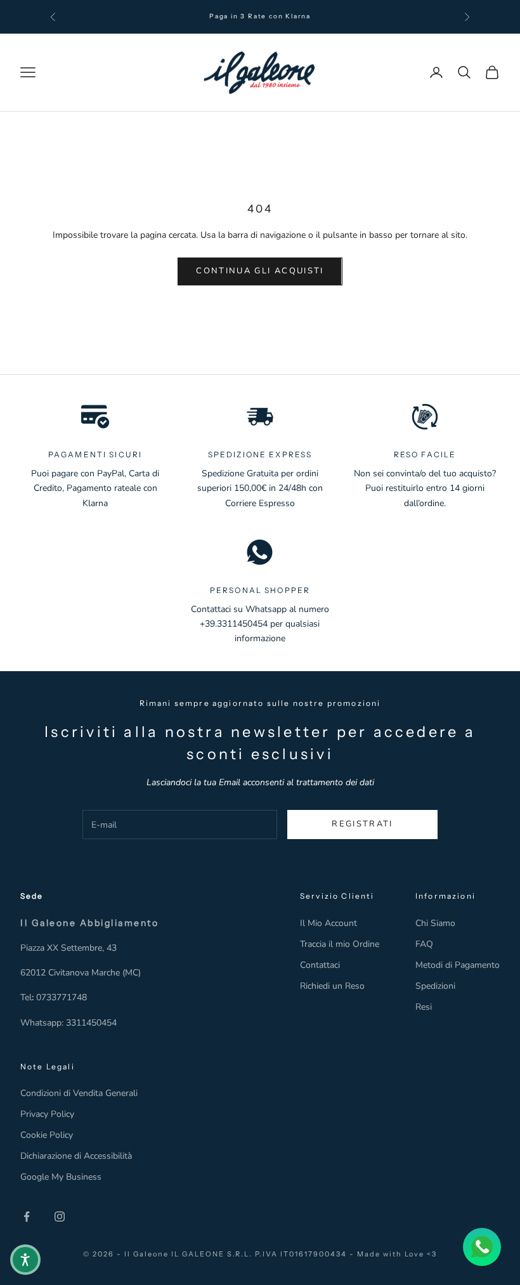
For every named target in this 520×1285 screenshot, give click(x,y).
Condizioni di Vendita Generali (79, 1093)
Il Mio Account (328, 923)
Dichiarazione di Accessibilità (76, 1156)
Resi (423, 1007)
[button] (25, 1259)
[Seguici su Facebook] (26, 1216)
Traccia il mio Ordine (339, 944)
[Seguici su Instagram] (59, 1216)
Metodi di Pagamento (457, 965)
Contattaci (320, 965)
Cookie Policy (46, 1135)
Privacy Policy (47, 1114)
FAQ (424, 944)
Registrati (362, 824)
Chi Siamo (435, 923)
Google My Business (60, 1177)
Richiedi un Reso (332, 986)
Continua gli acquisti (259, 271)
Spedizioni (435, 986)
